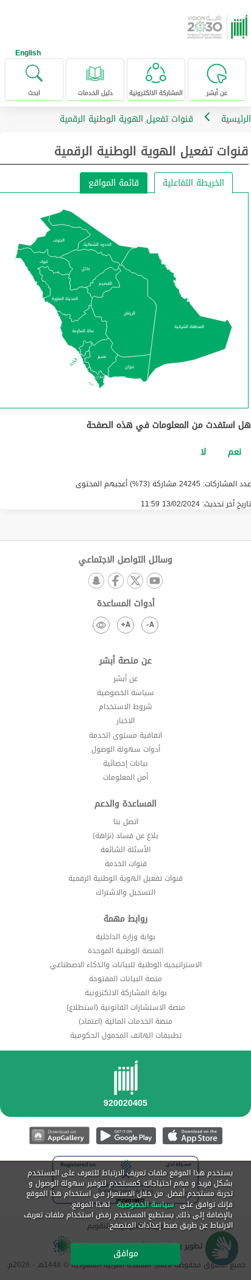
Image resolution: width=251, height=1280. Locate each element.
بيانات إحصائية (125, 763)
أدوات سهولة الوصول (125, 749)
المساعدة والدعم (125, 804)
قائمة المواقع (113, 183)
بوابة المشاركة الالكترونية (126, 992)
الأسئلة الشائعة (125, 849)
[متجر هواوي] (59, 1135)
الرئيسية (236, 119)
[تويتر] (135, 581)
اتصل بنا (125, 821)
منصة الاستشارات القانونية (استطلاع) (125, 1007)
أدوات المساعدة (126, 603)
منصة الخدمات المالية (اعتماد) (125, 1021)
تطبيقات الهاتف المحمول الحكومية (126, 1035)
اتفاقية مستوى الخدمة (125, 735)
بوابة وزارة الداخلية (125, 936)
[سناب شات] (96, 581)
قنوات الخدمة (126, 863)
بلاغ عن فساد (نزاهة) (125, 835)
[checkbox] (234, 452)
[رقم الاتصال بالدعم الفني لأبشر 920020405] (125, 1088)
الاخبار (125, 720)
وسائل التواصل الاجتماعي (125, 560)
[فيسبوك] (115, 581)
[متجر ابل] (192, 1135)
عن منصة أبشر (125, 661)
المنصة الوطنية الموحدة (125, 950)
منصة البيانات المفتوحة (125, 978)
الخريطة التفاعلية (193, 183)
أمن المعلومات (125, 777)
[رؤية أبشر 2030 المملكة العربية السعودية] (218, 26)
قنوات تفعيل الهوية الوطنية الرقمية (125, 878)
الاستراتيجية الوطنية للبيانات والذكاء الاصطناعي (126, 964)
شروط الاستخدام (125, 706)
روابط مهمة (126, 919)
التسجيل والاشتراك (125, 892)
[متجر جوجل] (126, 1135)
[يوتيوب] (154, 581)
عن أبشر (125, 678)
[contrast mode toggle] (101, 625)
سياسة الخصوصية (125, 692)
